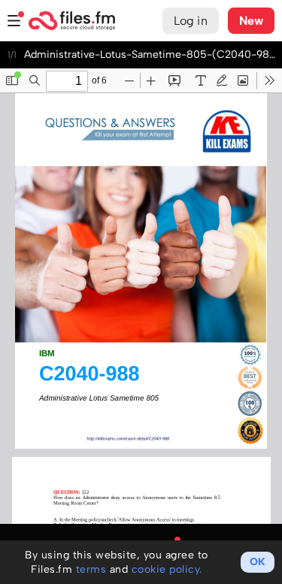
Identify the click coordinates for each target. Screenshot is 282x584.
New (251, 21)
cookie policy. (167, 569)
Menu (14, 20)
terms (91, 569)
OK (257, 561)
